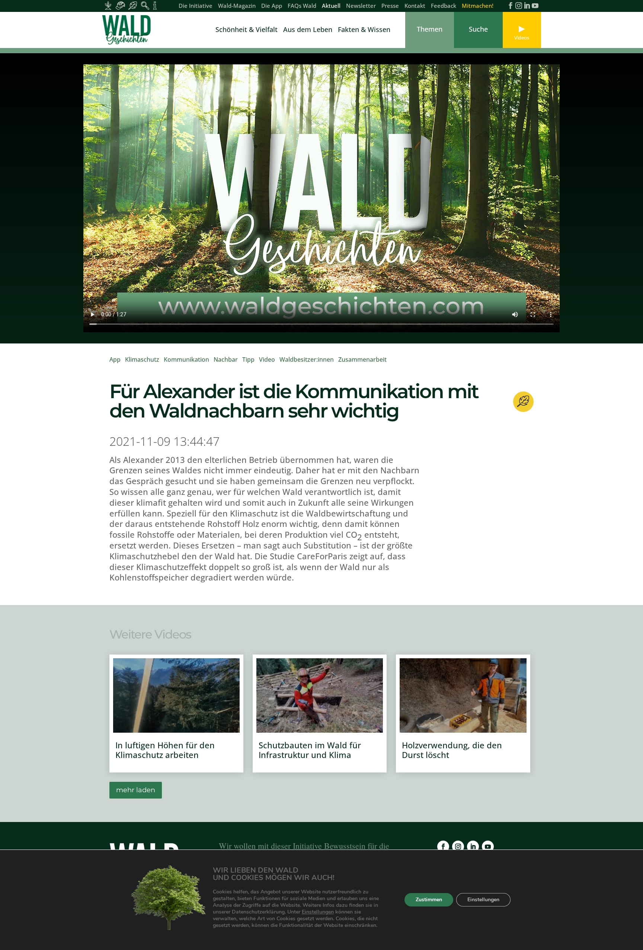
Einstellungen (318, 912)
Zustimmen (429, 899)
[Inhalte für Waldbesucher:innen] (133, 5)
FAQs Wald (302, 6)
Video (267, 359)
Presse (390, 6)
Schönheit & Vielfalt (246, 30)
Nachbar (226, 359)
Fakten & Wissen (364, 30)
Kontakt (414, 6)
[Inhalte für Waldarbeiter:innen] (120, 5)
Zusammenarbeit (362, 359)
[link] (128, 30)
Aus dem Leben (307, 30)
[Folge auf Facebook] (443, 847)
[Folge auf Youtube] (488, 847)
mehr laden (135, 790)
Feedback (443, 6)
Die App (271, 6)
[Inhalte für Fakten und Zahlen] (155, 5)
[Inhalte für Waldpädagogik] (145, 5)
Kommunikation (186, 359)
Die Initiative (195, 6)
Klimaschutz (142, 359)
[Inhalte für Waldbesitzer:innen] (108, 5)
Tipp (248, 359)
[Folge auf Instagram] (458, 847)
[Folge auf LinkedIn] (473, 847)
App (115, 359)
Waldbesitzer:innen (306, 359)
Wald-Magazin (237, 6)
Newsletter (361, 6)
